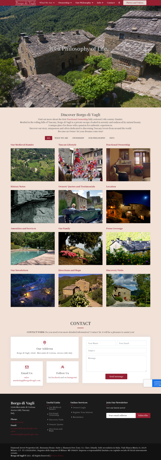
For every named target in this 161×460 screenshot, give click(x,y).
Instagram (71, 377)
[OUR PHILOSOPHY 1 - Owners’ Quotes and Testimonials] (63, 218)
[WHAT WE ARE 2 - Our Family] (63, 259)
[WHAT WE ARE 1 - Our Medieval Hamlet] (15, 176)
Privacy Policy (57, 455)
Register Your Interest (83, 412)
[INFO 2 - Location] (110, 218)
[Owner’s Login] (119, 2)
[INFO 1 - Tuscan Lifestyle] (63, 176)
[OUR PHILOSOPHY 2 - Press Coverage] (110, 259)
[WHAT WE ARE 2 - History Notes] (15, 218)
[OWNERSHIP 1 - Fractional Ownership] (110, 176)
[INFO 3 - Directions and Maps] (63, 301)
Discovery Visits (56, 419)
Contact (111, 2)
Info (99, 2)
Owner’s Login (79, 407)
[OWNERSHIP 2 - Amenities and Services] (15, 259)
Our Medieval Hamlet (55, 408)
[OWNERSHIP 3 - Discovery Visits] (110, 301)
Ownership (63, 2)
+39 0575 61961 (17, 422)
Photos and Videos (134, 2)
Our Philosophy (83, 2)
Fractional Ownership (77, 119)
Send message (116, 376)
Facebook (55, 377)
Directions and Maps (55, 430)
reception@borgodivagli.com (24, 428)
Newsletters (78, 417)
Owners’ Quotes (56, 424)
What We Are (45, 2)
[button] (12, 53)
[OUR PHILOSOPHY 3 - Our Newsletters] (15, 301)
